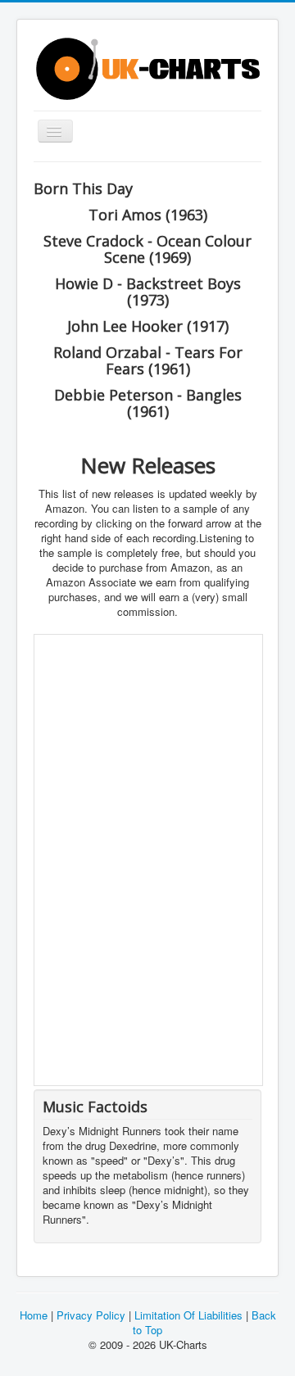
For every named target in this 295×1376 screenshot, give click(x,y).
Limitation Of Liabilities (188, 1315)
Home (34, 1315)
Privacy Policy (91, 1315)
